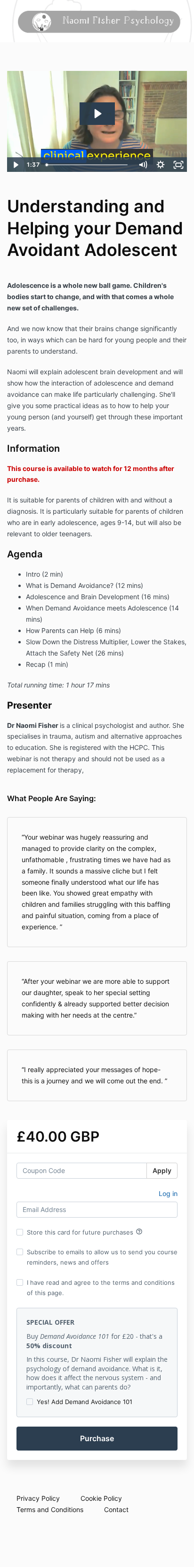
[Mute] (143, 164)
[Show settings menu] (161, 164)
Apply (162, 1170)
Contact (116, 1509)
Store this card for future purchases (85, 1231)
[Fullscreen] (178, 164)
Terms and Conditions (49, 1509)
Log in (168, 1193)
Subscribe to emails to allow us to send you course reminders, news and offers (102, 1257)
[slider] (88, 164)
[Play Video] (15, 164)
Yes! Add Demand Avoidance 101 (84, 1401)
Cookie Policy (101, 1498)
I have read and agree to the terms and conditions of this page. (101, 1288)
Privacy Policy (38, 1498)
